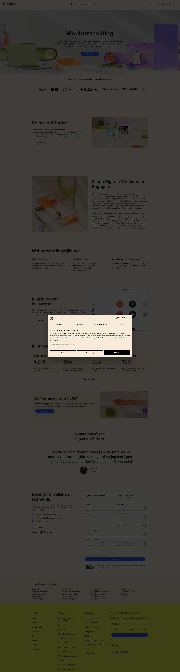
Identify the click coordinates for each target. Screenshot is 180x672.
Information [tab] (79, 324)
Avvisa (63, 353)
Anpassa (89, 353)
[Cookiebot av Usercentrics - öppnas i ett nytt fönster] (117, 318)
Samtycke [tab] (58, 324)
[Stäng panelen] (129, 318)
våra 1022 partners (60, 333)
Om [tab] (121, 324)
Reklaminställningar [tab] (100, 324)
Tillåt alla (117, 353)
